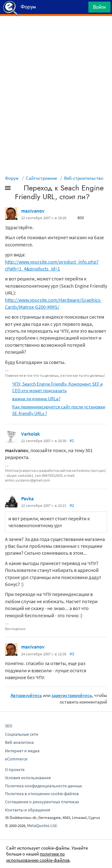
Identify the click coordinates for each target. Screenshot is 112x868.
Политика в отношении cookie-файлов (42, 793)
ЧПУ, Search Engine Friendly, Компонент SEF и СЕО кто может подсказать (57, 387)
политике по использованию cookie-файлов (38, 857)
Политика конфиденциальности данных (43, 786)
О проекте (15, 769)
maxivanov (32, 211)
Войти (99, 7)
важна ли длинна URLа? (36, 398)
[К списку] (18, 189)
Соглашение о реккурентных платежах (42, 802)
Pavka (27, 498)
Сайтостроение (41, 178)
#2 (72, 505)
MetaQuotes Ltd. (42, 825)
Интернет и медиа (22, 751)
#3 (72, 654)
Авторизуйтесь (26, 695)
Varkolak (30, 434)
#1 (72, 440)
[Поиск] (81, 8)
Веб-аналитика (19, 742)
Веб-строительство (83, 178)
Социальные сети (21, 734)
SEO (8, 726)
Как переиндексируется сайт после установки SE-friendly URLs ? (58, 410)
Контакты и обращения (27, 810)
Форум (12, 178)
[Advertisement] (56, 31)
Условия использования (28, 777)
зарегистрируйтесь (71, 695)
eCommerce (16, 759)
